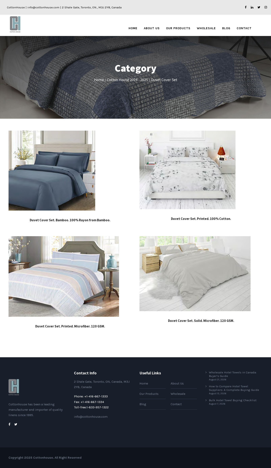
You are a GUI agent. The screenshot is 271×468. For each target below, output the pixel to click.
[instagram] (265, 7)
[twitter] (259, 7)
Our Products (178, 28)
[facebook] (246, 7)
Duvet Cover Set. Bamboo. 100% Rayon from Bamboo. (70, 220)
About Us (152, 28)
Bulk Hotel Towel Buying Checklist (233, 400)
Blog (226, 28)
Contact (244, 28)
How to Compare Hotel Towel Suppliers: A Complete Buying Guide (234, 388)
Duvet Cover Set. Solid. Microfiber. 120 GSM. (201, 320)
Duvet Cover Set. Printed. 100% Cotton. (201, 219)
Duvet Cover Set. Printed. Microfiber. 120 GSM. (70, 326)
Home (133, 28)
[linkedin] (252, 7)
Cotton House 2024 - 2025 (127, 79)
